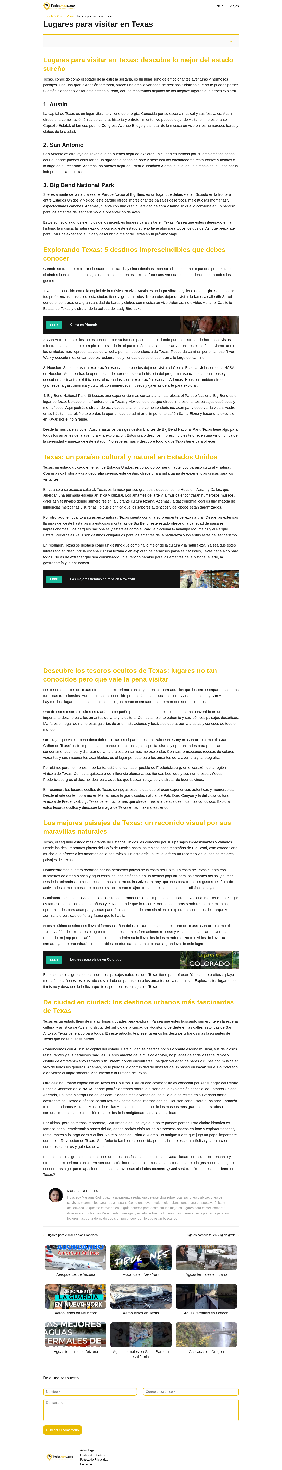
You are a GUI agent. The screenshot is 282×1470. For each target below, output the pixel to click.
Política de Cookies (92, 1455)
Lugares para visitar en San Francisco (72, 1235)
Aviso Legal (87, 1450)
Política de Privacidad (94, 1459)
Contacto (86, 1464)
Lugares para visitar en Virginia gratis (211, 1235)
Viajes (234, 6)
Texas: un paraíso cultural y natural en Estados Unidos (130, 457)
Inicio (219, 6)
